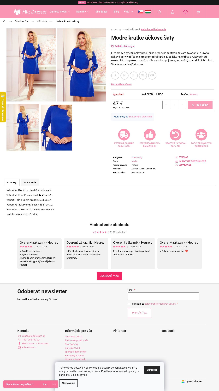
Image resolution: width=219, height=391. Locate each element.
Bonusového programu (140, 116)
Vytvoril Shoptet (194, 381)
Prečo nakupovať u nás (76, 340)
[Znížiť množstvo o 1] (166, 105)
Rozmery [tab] (11, 182)
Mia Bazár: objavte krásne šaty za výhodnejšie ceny (108, 2)
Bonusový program (74, 355)
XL (142, 75)
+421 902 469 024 (31, 339)
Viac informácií (79, 374)
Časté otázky (71, 344)
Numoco (193, 94)
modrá (134, 161)
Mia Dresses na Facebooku (35, 343)
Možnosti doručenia (121, 84)
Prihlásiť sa (139, 312)
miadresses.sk (29, 347)
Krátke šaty (137, 157)
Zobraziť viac (109, 275)
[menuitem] (60, 11)
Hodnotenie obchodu (109, 224)
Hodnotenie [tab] (30, 182)
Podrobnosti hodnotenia (153, 29)
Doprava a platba (73, 336)
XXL (152, 75)
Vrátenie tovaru (73, 348)
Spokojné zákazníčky (75, 351)
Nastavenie (68, 383)
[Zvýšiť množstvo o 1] (182, 105)
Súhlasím (152, 369)
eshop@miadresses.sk (33, 336)
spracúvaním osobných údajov (160, 303)
